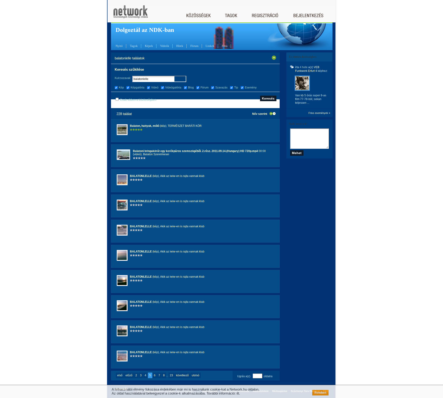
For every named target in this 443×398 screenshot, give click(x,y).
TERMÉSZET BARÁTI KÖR (185, 126)
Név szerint (259, 113)
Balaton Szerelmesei (156, 154)
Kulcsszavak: (123, 78)
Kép (121, 87)
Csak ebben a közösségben (138, 99)
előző (129, 375)
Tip (236, 87)
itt (237, 393)
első (120, 375)
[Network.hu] (131, 14)
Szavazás (221, 87)
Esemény (251, 87)
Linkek (210, 46)
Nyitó (119, 46)
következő (182, 375)
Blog (191, 87)
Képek (149, 46)
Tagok (134, 46)
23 (171, 375)
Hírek (179, 46)
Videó (155, 87)
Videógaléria (173, 87)
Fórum (194, 46)
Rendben (320, 392)
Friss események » (319, 113)
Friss (224, 46)
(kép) (148, 126)
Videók (164, 46)
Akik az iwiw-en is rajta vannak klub (182, 176)
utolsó (195, 375)
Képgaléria (137, 87)
